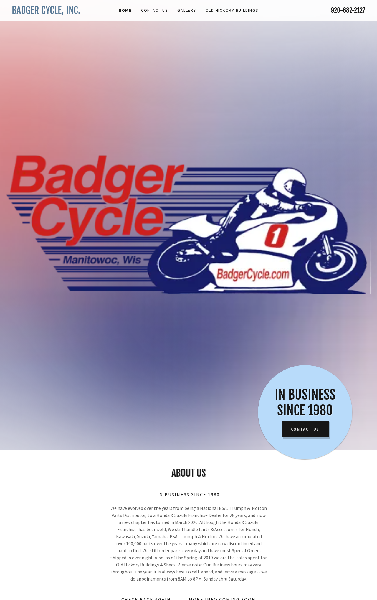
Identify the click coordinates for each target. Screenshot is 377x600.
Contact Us (305, 429)
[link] (56, 12)
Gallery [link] (186, 10)
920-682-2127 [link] (348, 10)
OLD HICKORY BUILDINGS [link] (232, 10)
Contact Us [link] (154, 10)
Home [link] (125, 10)
